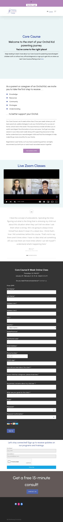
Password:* (10, 407)
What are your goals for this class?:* (19, 392)
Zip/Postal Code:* (13, 339)
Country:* (10, 325)
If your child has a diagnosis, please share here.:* (23, 374)
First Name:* (11, 289)
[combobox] (10, 356)
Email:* (9, 400)
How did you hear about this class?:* (19, 367)
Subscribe (31, 467)
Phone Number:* (12, 353)
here (42, 59)
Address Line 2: (12, 310)
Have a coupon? (12, 421)
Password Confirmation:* (15, 414)
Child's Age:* (11, 360)
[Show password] (53, 410)
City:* (8, 318)
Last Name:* (11, 296)
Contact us (43, 281)
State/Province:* (12, 331)
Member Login (31, 5)
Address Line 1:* (12, 303)
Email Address (10, 453)
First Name (10, 448)
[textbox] (17, 356)
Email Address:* (12, 346)
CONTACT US (32, 491)
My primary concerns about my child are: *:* (21, 383)
